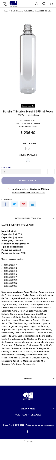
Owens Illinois (31, 126)
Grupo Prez (13, 4)
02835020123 (10, 268)
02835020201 (10, 280)
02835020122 (10, 265)
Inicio (6, 11)
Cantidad (5, 167)
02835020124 (10, 271)
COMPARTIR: (6, 199)
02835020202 (10, 283)
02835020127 (10, 277)
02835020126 (10, 274)
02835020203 (10, 286)
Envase (37, 123)
